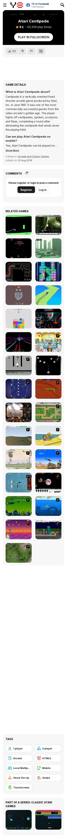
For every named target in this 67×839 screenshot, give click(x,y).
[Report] (31, 51)
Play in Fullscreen (33, 37)
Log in (43, 189)
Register (26, 189)
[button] (12, 150)
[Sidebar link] (5, 5)
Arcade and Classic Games (33, 156)
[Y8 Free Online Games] (16, 5)
